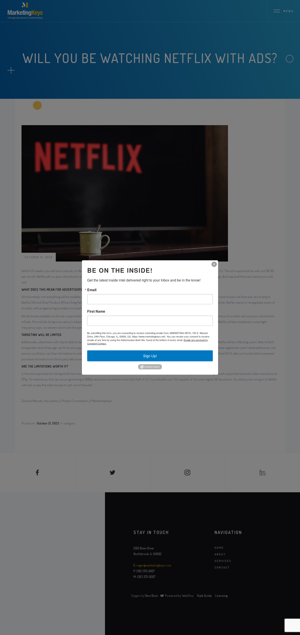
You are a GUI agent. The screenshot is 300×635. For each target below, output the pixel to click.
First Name (96, 311)
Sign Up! (150, 355)
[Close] (214, 264)
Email (91, 290)
